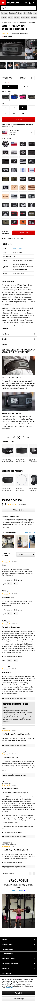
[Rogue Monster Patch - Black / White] (31, 205)
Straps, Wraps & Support (12, 22)
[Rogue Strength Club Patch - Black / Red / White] (23, 214)
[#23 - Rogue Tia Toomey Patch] (5, 188)
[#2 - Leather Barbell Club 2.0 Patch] (23, 188)
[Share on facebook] (14, 437)
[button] (3, 8)
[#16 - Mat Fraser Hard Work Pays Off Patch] (14, 170)
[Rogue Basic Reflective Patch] (23, 196)
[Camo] (31, 97)
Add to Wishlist (8, 238)
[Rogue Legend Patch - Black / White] (5, 205)
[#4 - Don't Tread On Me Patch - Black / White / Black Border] (23, 144)
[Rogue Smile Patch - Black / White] (23, 205)
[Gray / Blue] (14, 97)
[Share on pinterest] (23, 437)
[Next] (34, 873)
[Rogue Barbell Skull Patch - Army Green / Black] (5, 222)
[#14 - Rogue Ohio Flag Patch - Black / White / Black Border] (31, 161)
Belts (21, 22)
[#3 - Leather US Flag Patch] (31, 188)
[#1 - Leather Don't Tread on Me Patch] (14, 188)
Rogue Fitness (17, 248)
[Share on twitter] (18, 437)
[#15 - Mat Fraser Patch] (5, 170)
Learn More (9, 987)
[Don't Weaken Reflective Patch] (31, 196)
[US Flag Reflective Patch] (14, 196)
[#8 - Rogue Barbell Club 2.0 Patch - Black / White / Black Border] (23, 153)
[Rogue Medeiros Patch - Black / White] (14, 205)
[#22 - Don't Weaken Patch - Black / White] (31, 179)
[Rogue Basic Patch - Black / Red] (14, 214)
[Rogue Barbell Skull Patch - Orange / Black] (23, 222)
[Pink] (23, 97)
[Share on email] (28, 437)
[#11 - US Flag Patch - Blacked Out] (5, 161)
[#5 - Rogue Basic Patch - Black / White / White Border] (31, 144)
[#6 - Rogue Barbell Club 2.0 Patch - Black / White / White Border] (5, 153)
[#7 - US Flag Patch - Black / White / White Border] (14, 153)
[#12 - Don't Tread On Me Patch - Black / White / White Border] (14, 161)
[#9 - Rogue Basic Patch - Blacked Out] (31, 153)
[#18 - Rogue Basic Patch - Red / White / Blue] (31, 170)
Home (3, 22)
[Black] (5, 97)
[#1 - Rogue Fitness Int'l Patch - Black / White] (5, 144)
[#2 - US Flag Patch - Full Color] (14, 144)
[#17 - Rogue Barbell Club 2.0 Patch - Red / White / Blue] (23, 170)
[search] (18, 8)
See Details (12, 132)
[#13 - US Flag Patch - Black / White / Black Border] (23, 161)
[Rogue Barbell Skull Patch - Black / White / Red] (14, 222)
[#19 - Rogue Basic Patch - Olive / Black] (5, 179)
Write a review (24, 33)
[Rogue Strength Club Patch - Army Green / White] (31, 214)
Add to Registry (21, 238)
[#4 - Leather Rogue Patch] (5, 196)
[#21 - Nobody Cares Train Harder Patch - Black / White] (23, 179)
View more (5, 527)
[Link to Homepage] (13, 2)
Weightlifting (27, 22)
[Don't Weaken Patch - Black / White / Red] (31, 222)
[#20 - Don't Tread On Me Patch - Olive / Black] (14, 179)
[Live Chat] (26, 2)
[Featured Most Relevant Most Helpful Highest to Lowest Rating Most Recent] (25, 554)
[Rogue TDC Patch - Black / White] (5, 214)
